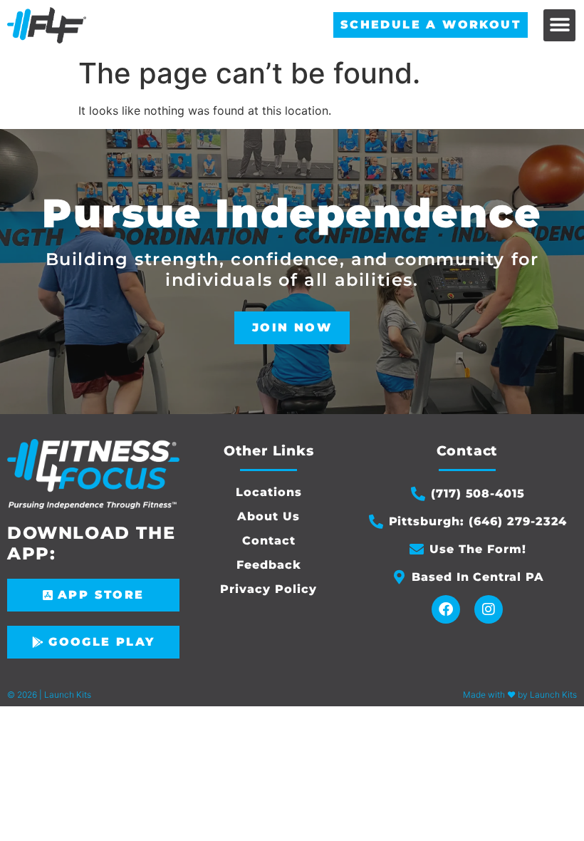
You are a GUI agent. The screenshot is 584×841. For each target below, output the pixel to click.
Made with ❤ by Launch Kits (520, 694)
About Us (268, 516)
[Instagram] (488, 609)
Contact (269, 540)
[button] (559, 25)
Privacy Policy (268, 589)
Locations (269, 492)
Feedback (268, 565)
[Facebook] (446, 609)
